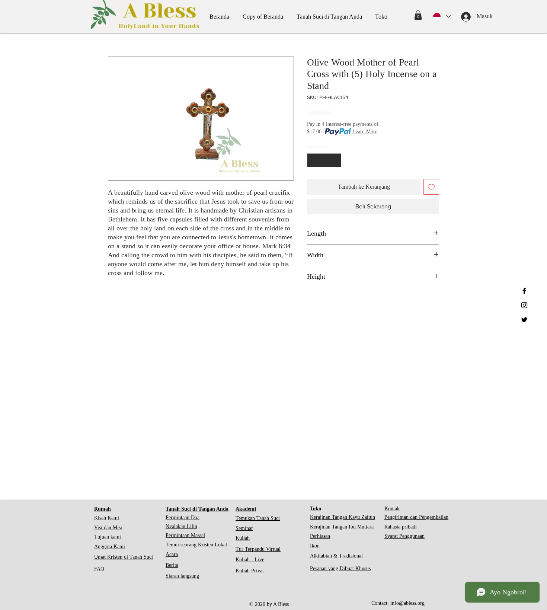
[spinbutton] (324, 160)
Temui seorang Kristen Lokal (196, 544)
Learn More (364, 131)
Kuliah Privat (250, 571)
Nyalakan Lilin (181, 526)
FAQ (99, 569)
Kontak (392, 508)
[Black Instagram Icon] (524, 305)
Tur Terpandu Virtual (258, 549)
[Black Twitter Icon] (524, 320)
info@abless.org (407, 603)
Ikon (315, 546)
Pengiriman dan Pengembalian (416, 517)
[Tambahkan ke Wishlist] (431, 187)
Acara (172, 554)
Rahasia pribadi (400, 527)
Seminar (244, 528)
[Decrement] (312, 160)
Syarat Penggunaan (404, 536)
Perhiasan (320, 536)
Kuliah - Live (250, 559)
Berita (172, 565)
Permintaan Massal (185, 535)
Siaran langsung (182, 576)
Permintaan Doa (182, 517)
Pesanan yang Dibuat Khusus (340, 568)
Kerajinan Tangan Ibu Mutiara (342, 527)
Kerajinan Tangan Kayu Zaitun (342, 517)
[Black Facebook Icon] (524, 291)
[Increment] (335, 160)
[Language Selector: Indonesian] (442, 16)
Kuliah (243, 538)
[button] (418, 15)
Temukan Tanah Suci (258, 518)
